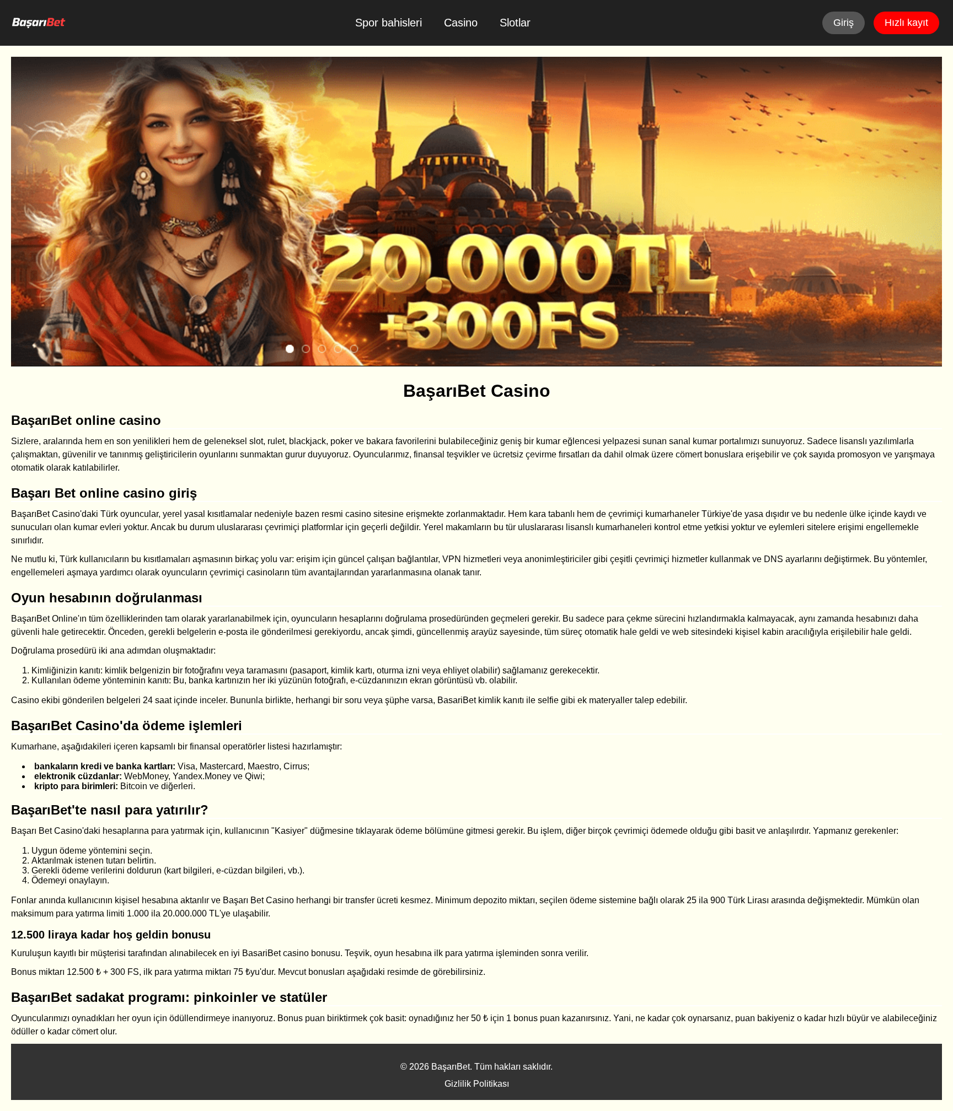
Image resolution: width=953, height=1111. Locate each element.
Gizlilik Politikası (477, 1083)
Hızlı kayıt (906, 22)
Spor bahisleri (388, 23)
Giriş (843, 22)
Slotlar (515, 23)
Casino (461, 23)
